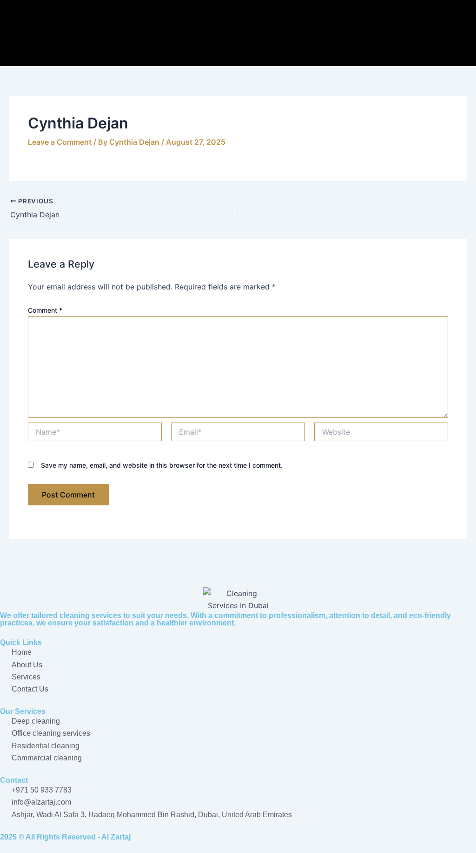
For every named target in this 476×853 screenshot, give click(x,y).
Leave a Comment (60, 142)
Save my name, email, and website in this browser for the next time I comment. (162, 465)
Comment (45, 310)
